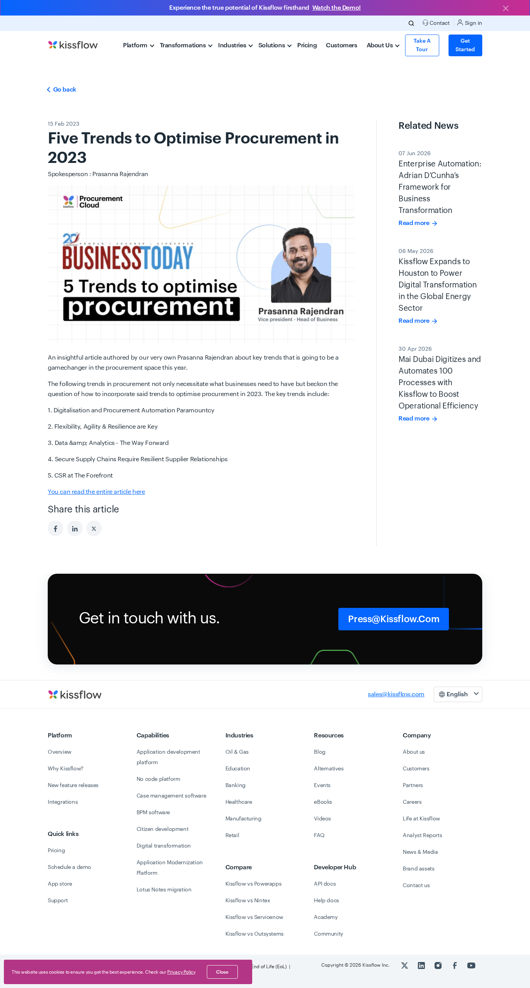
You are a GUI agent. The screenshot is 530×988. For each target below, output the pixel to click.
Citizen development (162, 829)
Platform (136, 45)
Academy (326, 917)
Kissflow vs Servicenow (254, 917)
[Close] (505, 8)
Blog (319, 752)
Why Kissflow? (65, 769)
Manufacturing (243, 819)
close (222, 972)
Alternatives (328, 769)
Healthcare (238, 802)
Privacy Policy (181, 972)
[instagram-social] (438, 965)
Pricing (307, 45)
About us (414, 752)
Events (322, 785)
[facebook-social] (455, 965)
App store (60, 884)
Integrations (63, 802)
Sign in (472, 23)
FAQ (319, 835)
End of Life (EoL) (269, 966)
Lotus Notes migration (164, 890)
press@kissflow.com (393, 619)
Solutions (272, 45)
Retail (232, 835)
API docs (325, 884)
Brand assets (418, 869)
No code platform (158, 779)
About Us (380, 45)
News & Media (420, 852)
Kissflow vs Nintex (247, 900)
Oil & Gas (237, 752)
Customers (341, 45)
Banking (235, 785)
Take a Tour (422, 45)
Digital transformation (164, 846)
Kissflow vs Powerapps (253, 884)
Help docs (326, 900)
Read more (414, 223)
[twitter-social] (405, 965)
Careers (412, 802)
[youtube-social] (471, 965)
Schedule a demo (69, 867)
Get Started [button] (465, 45)
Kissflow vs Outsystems (254, 934)
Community (328, 934)
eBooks (323, 802)
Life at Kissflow (421, 819)
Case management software (171, 796)
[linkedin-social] (422, 965)
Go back (64, 90)
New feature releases (73, 785)
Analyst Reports (422, 835)
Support (58, 900)
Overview (59, 752)
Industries (233, 45)
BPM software (153, 812)
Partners (413, 785)
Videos (322, 819)
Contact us (416, 885)
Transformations (184, 45)
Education (237, 769)
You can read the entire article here (96, 492)
